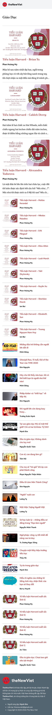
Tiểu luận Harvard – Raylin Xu (33, 286)
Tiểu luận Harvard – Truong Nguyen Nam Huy (32, 331)
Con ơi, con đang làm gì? (31, 454)
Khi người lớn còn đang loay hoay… (32, 410)
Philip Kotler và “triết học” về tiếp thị (33, 395)
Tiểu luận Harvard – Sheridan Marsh (33, 300)
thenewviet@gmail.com (23, 707)
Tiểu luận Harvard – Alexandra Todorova (22, 172)
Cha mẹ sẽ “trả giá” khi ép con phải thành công (33, 468)
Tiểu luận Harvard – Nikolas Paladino (32, 217)
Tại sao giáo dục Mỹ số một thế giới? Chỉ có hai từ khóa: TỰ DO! (34, 425)
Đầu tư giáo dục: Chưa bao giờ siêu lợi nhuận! (34, 659)
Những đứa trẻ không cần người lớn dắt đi (34, 346)
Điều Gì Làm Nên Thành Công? (34, 482)
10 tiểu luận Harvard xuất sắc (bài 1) (33, 644)
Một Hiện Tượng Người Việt (32, 507)
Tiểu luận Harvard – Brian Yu (21, 59)
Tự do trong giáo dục (29, 565)
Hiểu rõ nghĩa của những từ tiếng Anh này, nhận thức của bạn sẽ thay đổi (33, 581)
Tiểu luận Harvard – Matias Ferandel (32, 202)
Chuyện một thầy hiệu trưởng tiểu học (33, 552)
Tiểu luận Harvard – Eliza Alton (34, 246)
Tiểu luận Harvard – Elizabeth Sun (33, 315)
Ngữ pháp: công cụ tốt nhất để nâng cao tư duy (34, 537)
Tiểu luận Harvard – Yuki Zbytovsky (31, 273)
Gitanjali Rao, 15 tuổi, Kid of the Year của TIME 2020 (34, 361)
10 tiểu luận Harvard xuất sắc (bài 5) (33, 613)
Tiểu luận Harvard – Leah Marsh (34, 258)
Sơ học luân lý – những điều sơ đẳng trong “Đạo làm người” (33, 521)
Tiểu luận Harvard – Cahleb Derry (24, 115)
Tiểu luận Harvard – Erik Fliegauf (31, 232)
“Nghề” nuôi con (27, 494)
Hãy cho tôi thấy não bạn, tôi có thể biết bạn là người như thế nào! (34, 378)
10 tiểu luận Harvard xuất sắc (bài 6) (33, 598)
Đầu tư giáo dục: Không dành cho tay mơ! (33, 441)
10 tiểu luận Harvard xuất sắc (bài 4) (33, 628)
